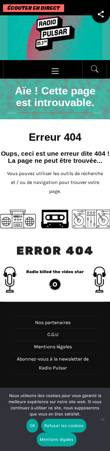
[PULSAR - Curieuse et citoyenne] (55, 37)
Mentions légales (53, 347)
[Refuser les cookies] (102, 423)
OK (32, 425)
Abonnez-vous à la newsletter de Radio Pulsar (53, 363)
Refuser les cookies (63, 425)
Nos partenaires (53, 322)
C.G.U (52, 334)
